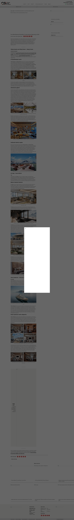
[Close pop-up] (72, 1)
